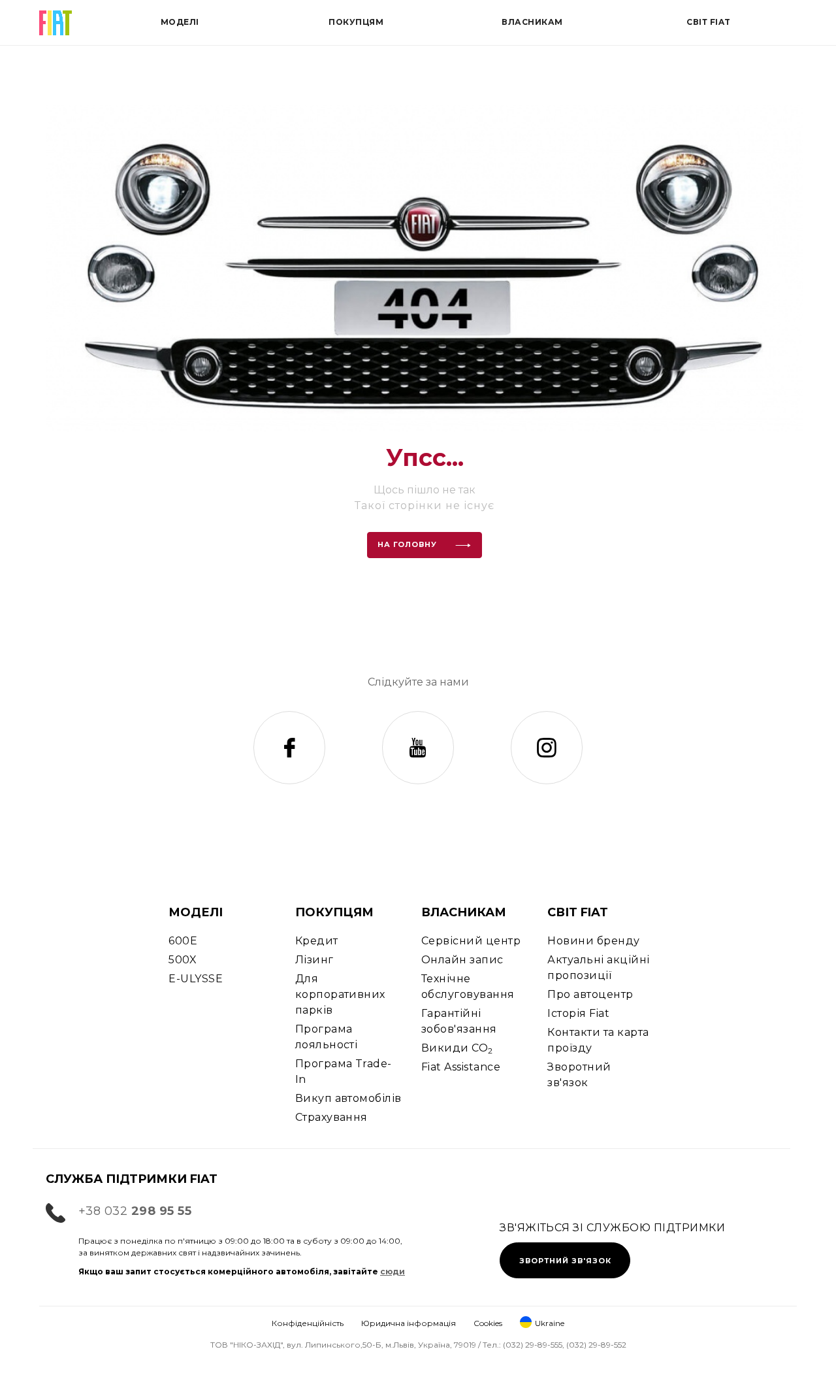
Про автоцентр (590, 994)
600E (183, 941)
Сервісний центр (471, 941)
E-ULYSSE (196, 978)
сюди (392, 1271)
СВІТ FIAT (577, 912)
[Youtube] (418, 747)
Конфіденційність (308, 1323)
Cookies (488, 1323)
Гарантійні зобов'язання (459, 1021)
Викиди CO (457, 1048)
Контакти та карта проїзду (598, 1040)
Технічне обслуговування (468, 986)
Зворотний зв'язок (579, 1075)
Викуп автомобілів (348, 1098)
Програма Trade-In (343, 1071)
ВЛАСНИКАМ (463, 912)
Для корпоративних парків (340, 994)
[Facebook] (289, 747)
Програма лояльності (326, 1037)
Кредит (316, 941)
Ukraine (549, 1323)
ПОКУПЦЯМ (334, 912)
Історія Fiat (578, 1013)
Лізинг (314, 960)
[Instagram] (547, 747)
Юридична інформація (408, 1323)
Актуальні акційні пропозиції (598, 968)
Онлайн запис (462, 960)
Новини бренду (593, 941)
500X (183, 960)
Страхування (331, 1117)
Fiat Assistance (460, 1067)
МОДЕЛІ (196, 912)
